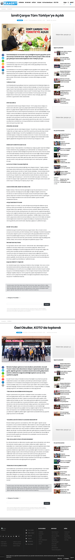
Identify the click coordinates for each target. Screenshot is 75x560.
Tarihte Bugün (55, 542)
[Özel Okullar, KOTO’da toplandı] (26, 349)
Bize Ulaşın (30, 544)
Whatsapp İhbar (17, 543)
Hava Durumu (55, 532)
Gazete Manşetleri (56, 549)
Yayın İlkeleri (4, 543)
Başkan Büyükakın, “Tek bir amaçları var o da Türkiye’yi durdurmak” (65, 73)
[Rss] (14, 536)
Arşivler (30, 538)
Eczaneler (54, 538)
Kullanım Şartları (17, 542)
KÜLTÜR (56, 2)
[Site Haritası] (17, 536)
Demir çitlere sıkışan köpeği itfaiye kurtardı (66, 53)
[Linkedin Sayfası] (12, 536)
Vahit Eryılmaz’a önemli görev (64, 155)
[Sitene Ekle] (19, 536)
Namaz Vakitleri (55, 536)
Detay (60, 558)
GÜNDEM (21, 2)
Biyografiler (67, 536)
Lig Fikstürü (54, 540)
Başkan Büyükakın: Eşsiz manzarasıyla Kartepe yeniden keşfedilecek (65, 66)
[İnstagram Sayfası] (6, 536)
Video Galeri (31, 533)
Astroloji (66, 540)
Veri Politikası (4, 545)
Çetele (62, 86)
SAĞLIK (34, 2)
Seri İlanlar (54, 546)
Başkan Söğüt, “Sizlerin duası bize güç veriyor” (65, 173)
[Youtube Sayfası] (9, 536)
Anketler (66, 534)
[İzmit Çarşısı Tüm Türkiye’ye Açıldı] (26, 37)
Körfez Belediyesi (47, 2)
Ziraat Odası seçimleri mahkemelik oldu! (65, 161)
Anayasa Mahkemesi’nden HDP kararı (65, 143)
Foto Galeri (31, 530)
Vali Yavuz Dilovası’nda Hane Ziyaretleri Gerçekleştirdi (65, 101)
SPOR (40, 544)
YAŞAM (39, 2)
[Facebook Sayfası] (1, 536)
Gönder (47, 304)
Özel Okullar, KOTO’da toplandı (65, 167)
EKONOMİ (28, 2)
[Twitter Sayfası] (4, 536)
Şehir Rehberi (55, 548)
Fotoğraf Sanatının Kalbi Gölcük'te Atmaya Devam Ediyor (65, 93)
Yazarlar (29, 535)
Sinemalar (54, 544)
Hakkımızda (3, 542)
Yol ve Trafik (55, 534)
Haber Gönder (16, 545)
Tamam (66, 558)
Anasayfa (3, 9)
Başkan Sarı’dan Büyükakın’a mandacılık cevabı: (65, 180)
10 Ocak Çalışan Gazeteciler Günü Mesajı (65, 59)
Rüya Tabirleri (67, 538)
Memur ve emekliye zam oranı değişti (65, 149)
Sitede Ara (67, 532)
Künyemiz (30, 541)
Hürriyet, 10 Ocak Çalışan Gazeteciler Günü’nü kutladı (65, 80)
